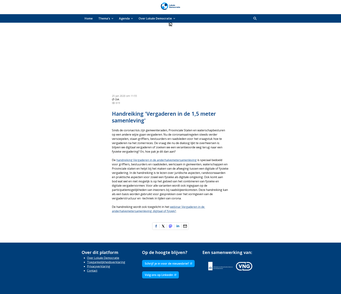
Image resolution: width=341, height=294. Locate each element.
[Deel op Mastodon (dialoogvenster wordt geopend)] (170, 226)
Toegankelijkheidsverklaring (106, 262)
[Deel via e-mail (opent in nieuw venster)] (185, 226)
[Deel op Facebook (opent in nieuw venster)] (155, 226)
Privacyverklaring (98, 266)
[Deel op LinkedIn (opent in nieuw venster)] (177, 226)
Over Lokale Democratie (103, 258)
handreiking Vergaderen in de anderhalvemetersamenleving (156, 160)
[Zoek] (255, 18)
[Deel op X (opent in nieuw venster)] (163, 226)
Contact (92, 271)
